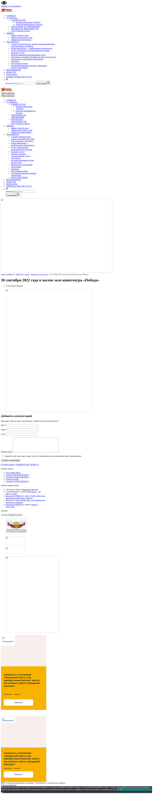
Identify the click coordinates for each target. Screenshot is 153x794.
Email (4, 430)
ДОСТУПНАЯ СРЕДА (20, 31)
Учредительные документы (22, 46)
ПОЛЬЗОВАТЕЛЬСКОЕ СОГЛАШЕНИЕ (136, 790)
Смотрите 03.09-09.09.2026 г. (17, 475)
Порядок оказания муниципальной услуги (28, 55)
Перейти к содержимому (11, 6)
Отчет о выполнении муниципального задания (30, 51)
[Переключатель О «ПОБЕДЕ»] (43, 102)
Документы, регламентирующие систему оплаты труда (33, 57)
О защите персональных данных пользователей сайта (33, 44)
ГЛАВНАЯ (10, 16)
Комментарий (6, 452)
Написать (18, 703)
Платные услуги (17, 53)
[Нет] (2, 792)
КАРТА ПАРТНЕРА (19, 68)
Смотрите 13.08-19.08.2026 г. (17, 481)
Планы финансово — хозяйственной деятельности (31, 48)
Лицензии (15, 61)
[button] (7, 80)
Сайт (3, 434)
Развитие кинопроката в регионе (29, 24)
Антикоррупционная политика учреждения (29, 66)
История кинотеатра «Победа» (28, 22)
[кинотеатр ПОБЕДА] (6, 12)
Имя (3, 425)
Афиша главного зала (19, 35)
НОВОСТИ (11, 72)
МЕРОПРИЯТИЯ (13, 70)
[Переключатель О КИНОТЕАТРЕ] (43, 104)
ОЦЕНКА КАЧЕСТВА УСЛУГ (19, 77)
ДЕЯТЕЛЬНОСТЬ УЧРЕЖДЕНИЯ (25, 27)
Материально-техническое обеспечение (27, 59)
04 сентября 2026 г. (13, 473)
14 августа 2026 (12, 479)
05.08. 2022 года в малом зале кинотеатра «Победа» (25, 497)
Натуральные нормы (19, 63)
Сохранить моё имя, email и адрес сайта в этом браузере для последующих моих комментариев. (43, 456)
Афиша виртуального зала (21, 37)
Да (119, 790)
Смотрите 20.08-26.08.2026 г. (17, 477)
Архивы (4, 515)
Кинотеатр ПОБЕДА (14, 496)
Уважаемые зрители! (29, 489)
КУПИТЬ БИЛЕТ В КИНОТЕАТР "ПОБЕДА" (20, 465)
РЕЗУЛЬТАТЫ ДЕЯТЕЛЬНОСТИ (25, 29)
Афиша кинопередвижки (21, 40)
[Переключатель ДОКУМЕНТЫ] (43, 135)
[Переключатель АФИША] (43, 126)
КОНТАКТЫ (11, 75)
